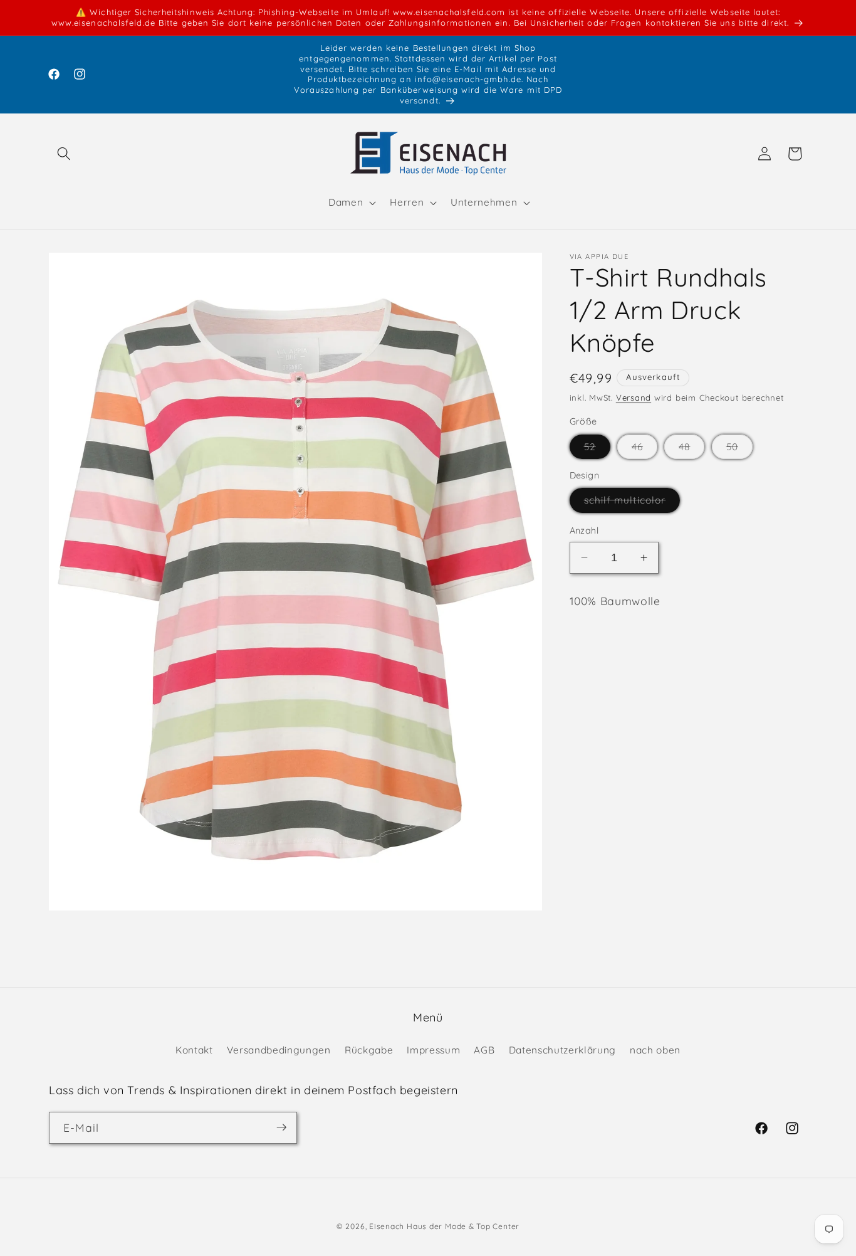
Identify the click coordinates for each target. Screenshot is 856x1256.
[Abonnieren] (281, 1127)
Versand (633, 398)
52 (597, 449)
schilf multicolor (632, 502)
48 (691, 449)
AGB (484, 1049)
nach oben (655, 1049)
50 (739, 449)
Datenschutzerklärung (562, 1049)
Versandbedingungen (279, 1049)
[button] (64, 154)
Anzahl (584, 530)
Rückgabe (369, 1049)
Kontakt (194, 1049)
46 (644, 449)
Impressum (433, 1049)
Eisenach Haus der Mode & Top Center (444, 1226)
